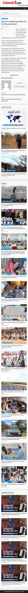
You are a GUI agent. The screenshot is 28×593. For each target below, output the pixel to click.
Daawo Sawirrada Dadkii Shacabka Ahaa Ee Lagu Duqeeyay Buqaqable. (14, 405)
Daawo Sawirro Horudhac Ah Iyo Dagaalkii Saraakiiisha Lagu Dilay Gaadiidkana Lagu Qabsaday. (14, 428)
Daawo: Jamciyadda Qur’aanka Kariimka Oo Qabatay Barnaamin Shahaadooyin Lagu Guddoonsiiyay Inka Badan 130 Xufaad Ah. (14, 241)
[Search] (24, 8)
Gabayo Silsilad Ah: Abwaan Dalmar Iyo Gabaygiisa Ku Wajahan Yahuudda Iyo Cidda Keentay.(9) (14, 526)
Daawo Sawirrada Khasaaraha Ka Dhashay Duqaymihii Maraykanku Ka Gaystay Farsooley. (14, 266)
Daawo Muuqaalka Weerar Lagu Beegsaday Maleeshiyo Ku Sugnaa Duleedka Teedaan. (14, 163)
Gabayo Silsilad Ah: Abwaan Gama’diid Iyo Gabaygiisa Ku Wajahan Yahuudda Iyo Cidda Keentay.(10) (14, 503)
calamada (20, 83)
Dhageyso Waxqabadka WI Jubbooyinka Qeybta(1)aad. (11, 99)
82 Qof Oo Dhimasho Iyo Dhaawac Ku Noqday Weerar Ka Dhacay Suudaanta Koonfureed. (14, 140)
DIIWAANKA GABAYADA (10, 510)
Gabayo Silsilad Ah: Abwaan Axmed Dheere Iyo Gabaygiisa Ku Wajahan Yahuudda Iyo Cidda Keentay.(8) (14, 549)
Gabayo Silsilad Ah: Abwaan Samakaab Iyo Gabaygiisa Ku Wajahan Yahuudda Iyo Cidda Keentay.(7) (14, 572)
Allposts (3, 18)
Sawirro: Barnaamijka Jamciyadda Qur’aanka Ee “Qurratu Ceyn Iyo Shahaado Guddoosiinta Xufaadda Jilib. (14, 217)
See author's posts (19, 86)
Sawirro (8, 201)
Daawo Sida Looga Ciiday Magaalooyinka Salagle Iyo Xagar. (14, 312)
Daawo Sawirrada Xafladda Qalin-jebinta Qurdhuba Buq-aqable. (14, 474)
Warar (6, 18)
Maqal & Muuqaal (9, 170)
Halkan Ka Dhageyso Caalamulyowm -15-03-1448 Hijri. (14, 118)
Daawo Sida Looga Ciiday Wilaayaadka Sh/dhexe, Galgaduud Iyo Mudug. (14, 335)
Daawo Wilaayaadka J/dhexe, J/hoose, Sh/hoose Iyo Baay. (14, 382)
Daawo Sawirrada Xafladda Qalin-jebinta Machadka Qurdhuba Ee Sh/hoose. (14, 451)
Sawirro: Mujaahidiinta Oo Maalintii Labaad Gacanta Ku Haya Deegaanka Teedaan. (14, 194)
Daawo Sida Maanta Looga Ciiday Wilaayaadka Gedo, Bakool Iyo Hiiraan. (14, 358)
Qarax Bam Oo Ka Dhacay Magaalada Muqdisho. (13, 93)
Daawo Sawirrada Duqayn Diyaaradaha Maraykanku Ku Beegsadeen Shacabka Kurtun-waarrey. (14, 289)
